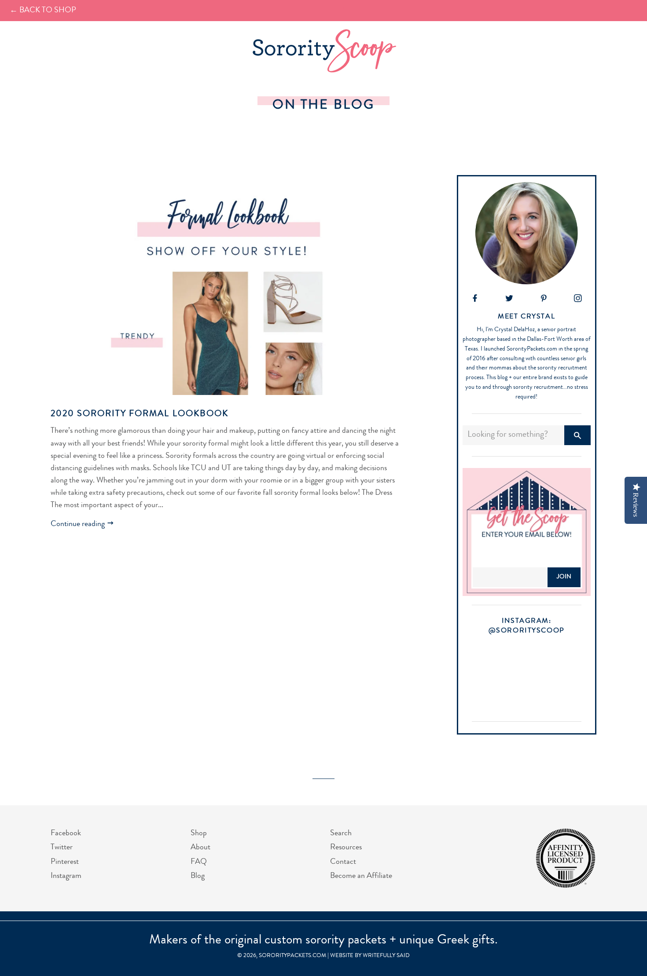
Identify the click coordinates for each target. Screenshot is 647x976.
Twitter (62, 848)
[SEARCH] (577, 435)
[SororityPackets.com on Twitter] (509, 299)
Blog (198, 876)
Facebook (66, 833)
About (200, 848)
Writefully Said (386, 956)
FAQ (199, 862)
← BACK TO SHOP (43, 11)
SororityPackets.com (292, 956)
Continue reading (79, 524)
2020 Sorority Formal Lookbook (139, 414)
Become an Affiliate (361, 876)
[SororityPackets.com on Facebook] (475, 299)
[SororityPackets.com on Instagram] (578, 299)
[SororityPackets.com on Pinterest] (543, 299)
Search (341, 833)
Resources (346, 848)
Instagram (66, 876)
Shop (199, 833)
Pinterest (65, 862)
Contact (343, 862)
